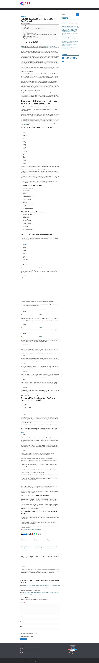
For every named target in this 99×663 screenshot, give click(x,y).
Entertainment (24, 16)
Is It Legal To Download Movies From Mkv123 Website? (32, 37)
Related (27, 38)
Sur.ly (74, 651)
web (26, 124)
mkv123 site (31, 237)
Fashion (36, 9)
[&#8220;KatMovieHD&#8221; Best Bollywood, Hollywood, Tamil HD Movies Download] (27, 542)
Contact (56, 9)
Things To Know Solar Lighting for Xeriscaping (33, 594)
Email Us (21, 654)
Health (47, 9)
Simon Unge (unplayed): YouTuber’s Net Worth (33, 529)
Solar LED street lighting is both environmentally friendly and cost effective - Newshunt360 (41, 592)
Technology (42, 9)
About (21, 650)
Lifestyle (31, 9)
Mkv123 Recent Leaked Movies (28, 32)
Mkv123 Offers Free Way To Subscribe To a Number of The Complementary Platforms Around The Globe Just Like (40, 35)
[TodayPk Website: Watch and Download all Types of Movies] (40, 542)
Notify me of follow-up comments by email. (28, 633)
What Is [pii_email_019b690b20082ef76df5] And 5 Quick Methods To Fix (29, 557)
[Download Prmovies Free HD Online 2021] (53, 542)
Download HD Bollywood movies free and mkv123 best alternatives (34, 28)
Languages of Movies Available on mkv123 (30, 29)
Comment (22, 602)
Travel (52, 9)
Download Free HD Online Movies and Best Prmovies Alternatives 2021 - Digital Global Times (42, 585)
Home (22, 9)
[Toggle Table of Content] (57, 26)
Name (21, 616)
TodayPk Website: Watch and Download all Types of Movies (39, 547)
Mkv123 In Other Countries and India (29, 36)
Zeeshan (30, 23)
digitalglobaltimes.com (72, 649)
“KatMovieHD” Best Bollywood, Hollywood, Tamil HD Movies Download (26, 547)
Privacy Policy (22, 646)
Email (21, 621)
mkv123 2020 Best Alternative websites (30, 33)
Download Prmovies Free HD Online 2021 (51, 556)
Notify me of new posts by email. (26, 636)
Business (26, 9)
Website (21, 626)
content (46, 182)
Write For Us (22, 652)
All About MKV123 (25, 27)
